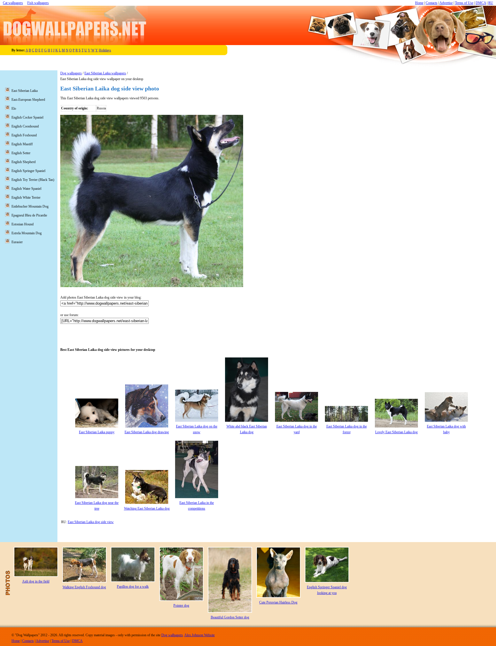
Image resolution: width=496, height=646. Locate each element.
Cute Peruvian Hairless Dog (278, 602)
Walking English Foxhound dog (84, 587)
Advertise (446, 3)
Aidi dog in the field (35, 581)
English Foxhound (24, 135)
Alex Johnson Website (199, 635)
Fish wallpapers (38, 3)
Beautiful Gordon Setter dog (230, 617)
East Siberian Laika (24, 91)
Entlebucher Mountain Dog (30, 206)
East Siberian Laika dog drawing (147, 432)
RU (490, 3)
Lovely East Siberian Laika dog (396, 432)
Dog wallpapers (71, 73)
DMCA (481, 3)
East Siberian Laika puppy (97, 432)
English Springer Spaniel (28, 171)
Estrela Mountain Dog (26, 233)
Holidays (105, 50)
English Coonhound (25, 126)
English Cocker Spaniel (27, 117)
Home (419, 3)
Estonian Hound (22, 224)
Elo (13, 109)
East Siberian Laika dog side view (91, 522)
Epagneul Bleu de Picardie (29, 215)
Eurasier (17, 242)
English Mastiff (22, 144)
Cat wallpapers (13, 3)
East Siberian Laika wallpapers (105, 73)
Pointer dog (181, 606)
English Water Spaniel (26, 189)
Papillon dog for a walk (133, 587)
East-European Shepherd (28, 100)
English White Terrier (25, 198)
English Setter (20, 153)
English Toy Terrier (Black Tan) (32, 180)
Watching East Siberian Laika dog (147, 508)
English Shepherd (23, 162)
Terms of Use (464, 3)
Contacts (431, 3)
